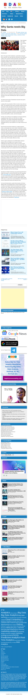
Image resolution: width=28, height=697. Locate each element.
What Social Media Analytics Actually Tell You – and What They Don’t (17, 259)
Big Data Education (4, 656)
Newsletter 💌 (10, 16)
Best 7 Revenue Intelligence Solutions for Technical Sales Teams (18, 268)
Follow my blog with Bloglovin (6, 646)
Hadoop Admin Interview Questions (7, 429)
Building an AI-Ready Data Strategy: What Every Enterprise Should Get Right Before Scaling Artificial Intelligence (13, 419)
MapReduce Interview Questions (7, 436)
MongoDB (10, 635)
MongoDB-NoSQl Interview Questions (8, 431)
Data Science (4, 14)
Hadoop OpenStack (17, 626)
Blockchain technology (16, 617)
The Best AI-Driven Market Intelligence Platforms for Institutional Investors (15, 538)
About (7, 11)
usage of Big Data (7, 174)
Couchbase (13, 621)
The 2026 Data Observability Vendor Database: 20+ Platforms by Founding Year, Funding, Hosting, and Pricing (17, 533)
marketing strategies (10, 633)
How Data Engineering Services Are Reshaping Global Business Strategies (16, 496)
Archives (2, 454)
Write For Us (3, 669)
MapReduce (19, 34)
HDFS (12, 627)
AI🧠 (10, 11)
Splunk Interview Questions (6, 432)
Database (4, 622)
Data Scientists (19, 622)
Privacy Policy (3, 664)
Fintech (14, 624)
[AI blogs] (14, 403)
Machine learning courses (6, 443)
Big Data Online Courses (5, 446)
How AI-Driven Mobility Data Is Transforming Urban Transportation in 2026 (17, 490)
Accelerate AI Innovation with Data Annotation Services (15, 580)
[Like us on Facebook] (7, 19)
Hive (15, 627)
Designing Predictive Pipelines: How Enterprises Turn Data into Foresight (15, 484)
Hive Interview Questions (5, 435)
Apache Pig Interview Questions (7, 434)
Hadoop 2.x (4, 626)
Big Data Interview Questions (6, 425)
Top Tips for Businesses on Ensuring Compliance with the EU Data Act (15, 502)
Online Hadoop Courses (5, 444)
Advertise (4, 16)
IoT (17, 627)
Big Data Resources (5, 658)
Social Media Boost (4, 665)
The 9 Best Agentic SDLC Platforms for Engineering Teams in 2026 (17, 251)
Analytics (18, 32)
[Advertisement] (12, 298)
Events (2, 662)
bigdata (4, 32)
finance (10, 624)
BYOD (6, 34)
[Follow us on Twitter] (9, 19)
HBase (8, 627)
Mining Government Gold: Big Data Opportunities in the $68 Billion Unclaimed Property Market (16, 509)
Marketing (21, 629)
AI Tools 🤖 (17, 11)
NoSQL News (13, 33)
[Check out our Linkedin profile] (12, 19)
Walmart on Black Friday (7, 191)
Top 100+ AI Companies (5, 668)
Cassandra (24, 617)
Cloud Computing (10, 34)
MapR (8, 629)
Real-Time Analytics (13, 638)
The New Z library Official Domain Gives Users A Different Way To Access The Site (18, 242)
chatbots (3, 619)
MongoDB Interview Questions (7, 430)
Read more (16, 197)
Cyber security (19, 621)
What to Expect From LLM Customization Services (17, 233)
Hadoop (11, 14)
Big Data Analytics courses (6, 447)
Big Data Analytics (9, 615)
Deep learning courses (5, 442)
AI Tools (21, 16)
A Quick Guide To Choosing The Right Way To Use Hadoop (6, 279)
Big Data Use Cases (5, 660)
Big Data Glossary (19, 14)
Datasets (16, 16)
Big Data (22, 11)
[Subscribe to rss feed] (4, 19)
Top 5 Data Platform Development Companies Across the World (15, 586)
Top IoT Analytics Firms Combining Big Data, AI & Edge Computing (16, 598)
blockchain (9, 617)
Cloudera (8, 621)
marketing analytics (9, 631)
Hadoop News (7, 33)
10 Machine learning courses (6, 448)
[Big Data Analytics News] (14, 8)
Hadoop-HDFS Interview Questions (7, 427)
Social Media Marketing (5, 642)
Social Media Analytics (19, 640)
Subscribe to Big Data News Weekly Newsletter (10, 666)
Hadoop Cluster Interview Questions (8, 428)
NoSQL (23, 34)
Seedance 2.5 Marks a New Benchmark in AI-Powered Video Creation (16, 556)
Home (3, 11)
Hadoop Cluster (10, 626)
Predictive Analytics (10, 637)
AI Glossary (3, 653)
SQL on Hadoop (13, 642)
